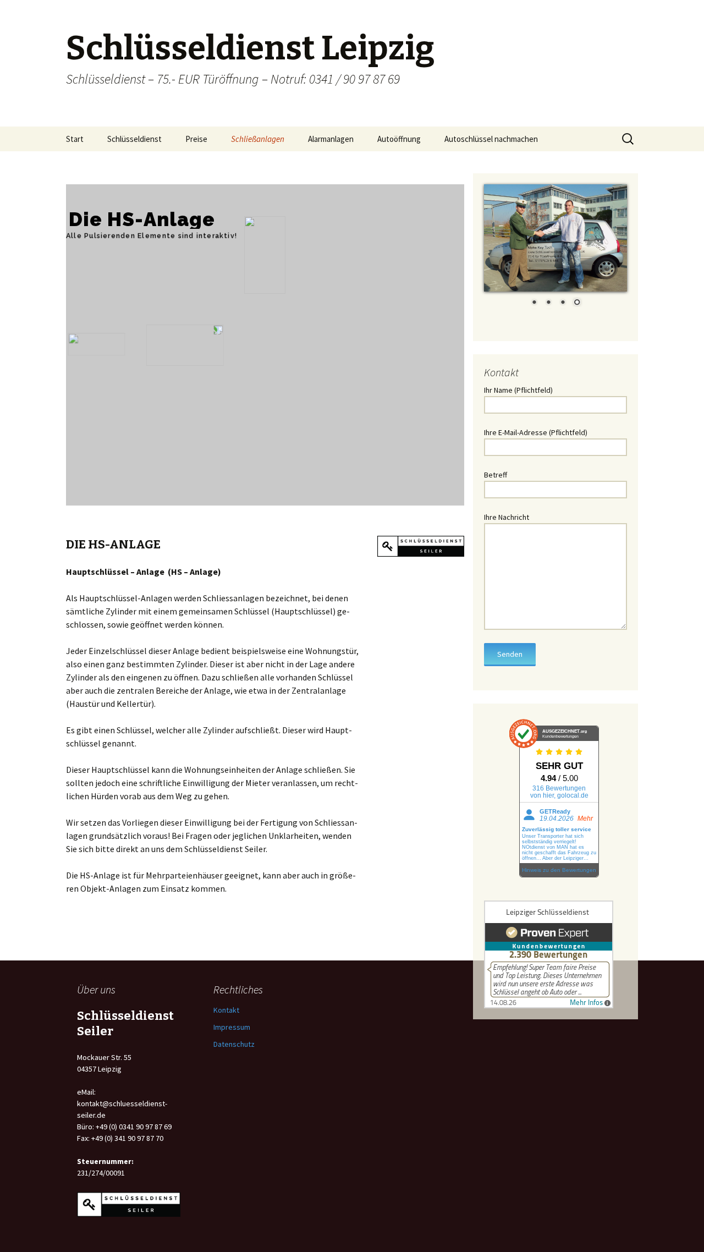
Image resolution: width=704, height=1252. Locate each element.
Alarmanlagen (331, 139)
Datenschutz (234, 1044)
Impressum (231, 1027)
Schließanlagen (257, 139)
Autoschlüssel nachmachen (491, 139)
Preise (196, 139)
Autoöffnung (399, 139)
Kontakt (226, 1010)
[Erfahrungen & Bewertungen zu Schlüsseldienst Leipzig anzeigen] (548, 953)
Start (75, 139)
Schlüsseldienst (134, 139)
